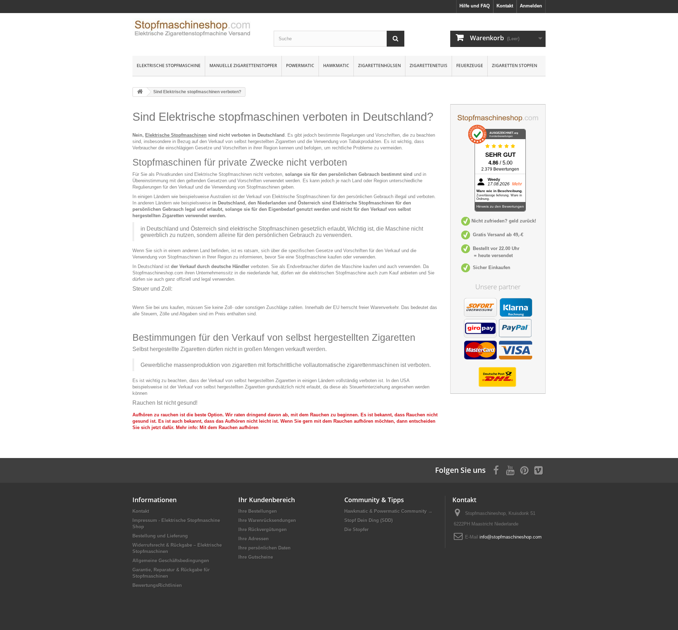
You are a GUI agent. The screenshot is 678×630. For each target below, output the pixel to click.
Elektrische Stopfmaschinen (176, 135)
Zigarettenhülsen (379, 66)
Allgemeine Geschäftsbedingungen (170, 560)
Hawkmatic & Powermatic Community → (388, 511)
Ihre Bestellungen (257, 511)
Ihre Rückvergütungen (262, 529)
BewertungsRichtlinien (157, 585)
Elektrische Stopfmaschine (169, 66)
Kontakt (140, 511)
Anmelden (531, 5)
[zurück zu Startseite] (140, 92)
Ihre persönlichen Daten (264, 548)
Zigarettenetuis (428, 66)
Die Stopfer (356, 529)
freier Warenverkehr (378, 307)
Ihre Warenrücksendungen (267, 520)
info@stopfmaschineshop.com (511, 537)
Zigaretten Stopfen (514, 66)
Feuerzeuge (469, 66)
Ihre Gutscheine (255, 557)
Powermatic (300, 66)
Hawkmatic (336, 66)
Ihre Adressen (253, 538)
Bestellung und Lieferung (160, 536)
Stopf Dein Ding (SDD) (368, 520)
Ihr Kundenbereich (266, 499)
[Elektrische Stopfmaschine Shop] (197, 30)
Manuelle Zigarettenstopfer (243, 66)
